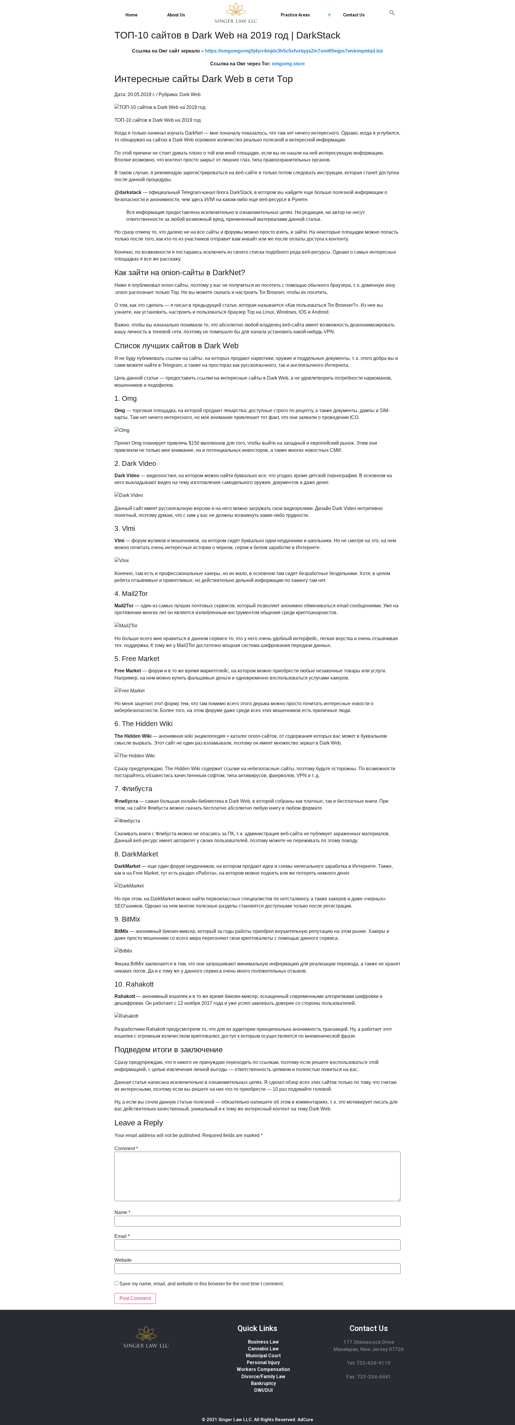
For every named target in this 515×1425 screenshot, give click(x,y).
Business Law (263, 1342)
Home (131, 15)
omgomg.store (288, 63)
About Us (176, 15)
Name (122, 1212)
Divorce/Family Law (263, 1376)
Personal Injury (263, 1362)
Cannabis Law (263, 1349)
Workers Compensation (263, 1369)
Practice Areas (295, 15)
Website (123, 1260)
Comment (126, 1148)
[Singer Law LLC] (236, 12)
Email (122, 1236)
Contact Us (354, 15)
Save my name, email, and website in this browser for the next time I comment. (202, 1283)
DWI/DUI (263, 1390)
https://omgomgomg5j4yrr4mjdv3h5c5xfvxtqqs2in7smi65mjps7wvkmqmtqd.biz (294, 50)
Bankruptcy (263, 1383)
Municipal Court (263, 1355)
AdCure (305, 1419)
